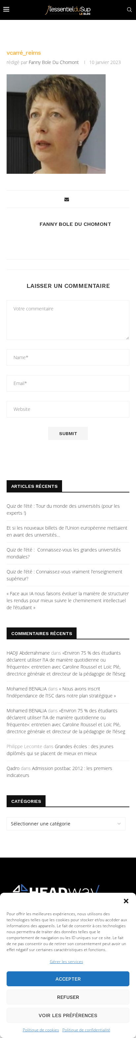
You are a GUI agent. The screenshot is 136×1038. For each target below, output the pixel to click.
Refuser (68, 997)
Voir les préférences (68, 1015)
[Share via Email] (66, 199)
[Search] (129, 9)
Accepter (68, 979)
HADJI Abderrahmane (28, 653)
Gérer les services (66, 961)
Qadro (13, 768)
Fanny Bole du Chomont (54, 62)
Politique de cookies (41, 1030)
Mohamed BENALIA (27, 688)
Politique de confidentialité (86, 1030)
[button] (126, 901)
